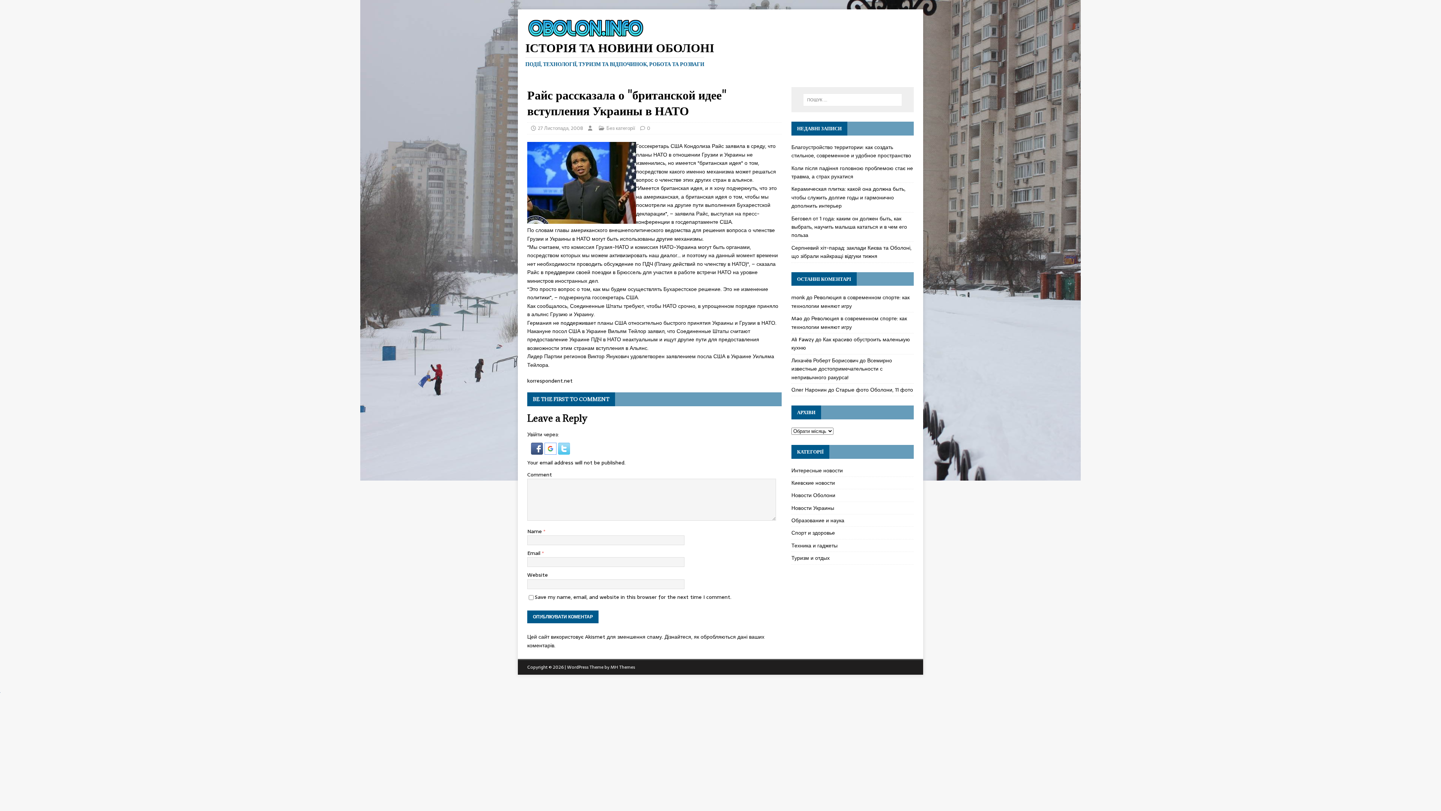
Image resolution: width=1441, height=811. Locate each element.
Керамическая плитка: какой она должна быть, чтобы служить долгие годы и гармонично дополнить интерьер (848, 197)
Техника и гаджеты (814, 545)
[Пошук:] (852, 99)
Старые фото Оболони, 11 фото (874, 390)
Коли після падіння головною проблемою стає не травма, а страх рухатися (852, 172)
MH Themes (623, 667)
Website (537, 575)
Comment (539, 474)
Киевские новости (813, 483)
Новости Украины (812, 508)
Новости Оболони (813, 495)
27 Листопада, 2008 (560, 128)
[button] (538, 450)
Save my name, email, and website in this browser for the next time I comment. (633, 597)
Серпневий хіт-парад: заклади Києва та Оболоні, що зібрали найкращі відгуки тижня (851, 252)
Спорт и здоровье (813, 533)
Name (535, 531)
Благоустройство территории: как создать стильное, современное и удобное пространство (851, 151)
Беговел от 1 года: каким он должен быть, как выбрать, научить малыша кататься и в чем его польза (849, 227)
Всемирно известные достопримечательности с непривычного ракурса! (841, 368)
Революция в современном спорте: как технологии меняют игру (850, 301)
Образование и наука (817, 520)
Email (534, 553)
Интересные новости (817, 470)
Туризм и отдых (810, 558)
